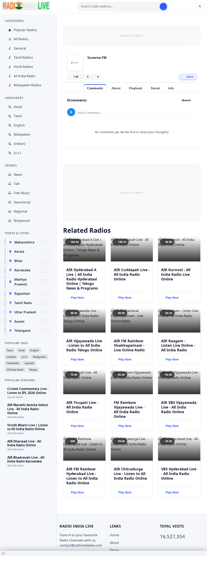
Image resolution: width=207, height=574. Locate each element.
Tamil (18, 116)
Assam (19, 321)
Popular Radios (25, 30)
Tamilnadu (13, 363)
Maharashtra (24, 242)
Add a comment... (90, 113)
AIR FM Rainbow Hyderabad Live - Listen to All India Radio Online (82, 476)
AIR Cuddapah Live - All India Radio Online (132, 274)
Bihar (18, 261)
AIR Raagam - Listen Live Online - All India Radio (178, 345)
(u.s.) (17, 153)
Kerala (19, 252)
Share (190, 77)
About (114, 542)
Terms (114, 550)
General (20, 48)
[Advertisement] (132, 36)
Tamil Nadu (23, 303)
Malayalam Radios (27, 85)
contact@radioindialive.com (81, 545)
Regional (20, 211)
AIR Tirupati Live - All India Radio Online (82, 407)
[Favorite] (100, 242)
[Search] (163, 6)
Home (114, 535)
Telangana (22, 331)
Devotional (22, 202)
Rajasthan (22, 294)
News (18, 174)
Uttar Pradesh (25, 312)
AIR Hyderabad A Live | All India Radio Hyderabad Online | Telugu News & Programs (82, 279)
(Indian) (11, 357)
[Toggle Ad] (202, 553)
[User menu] (200, 6)
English (19, 125)
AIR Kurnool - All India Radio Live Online (175, 274)
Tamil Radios (23, 57)
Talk (17, 183)
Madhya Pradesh (20, 281)
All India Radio (24, 76)
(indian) (19, 143)
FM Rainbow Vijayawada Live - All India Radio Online (129, 409)
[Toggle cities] (46, 242)
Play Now (77, 297)
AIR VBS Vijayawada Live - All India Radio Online (178, 407)
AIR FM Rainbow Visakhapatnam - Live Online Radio (129, 345)
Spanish (29, 363)
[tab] (95, 88)
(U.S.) (24, 357)
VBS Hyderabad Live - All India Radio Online (178, 474)
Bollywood (22, 220)
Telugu (33, 369)
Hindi (18, 107)
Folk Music (22, 193)
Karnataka (22, 270)
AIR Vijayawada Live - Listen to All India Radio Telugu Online (84, 345)
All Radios (21, 39)
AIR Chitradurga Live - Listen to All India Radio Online (130, 474)
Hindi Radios (23, 66)
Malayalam (22, 134)
